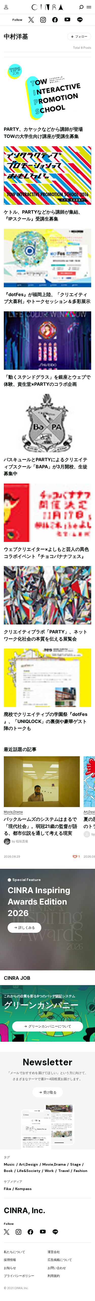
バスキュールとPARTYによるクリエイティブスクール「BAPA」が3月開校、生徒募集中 (45, 466)
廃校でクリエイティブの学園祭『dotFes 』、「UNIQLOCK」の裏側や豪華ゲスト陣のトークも (45, 721)
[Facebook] (55, 20)
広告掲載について (60, 1260)
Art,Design (28, 1164)
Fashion (80, 1170)
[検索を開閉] (81, 7)
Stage (75, 1164)
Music (9, 1164)
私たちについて (14, 1252)
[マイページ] (6, 7)
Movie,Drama (54, 1164)
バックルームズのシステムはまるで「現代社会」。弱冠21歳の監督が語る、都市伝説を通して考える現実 (40, 826)
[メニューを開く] (89, 7)
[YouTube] (67, 20)
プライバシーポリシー (19, 1276)
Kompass (23, 1189)
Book (8, 1170)
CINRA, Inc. (24, 1210)
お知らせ (10, 1268)
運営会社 (54, 1252)
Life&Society (28, 1170)
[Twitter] (31, 20)
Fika (7, 1189)
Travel (63, 1170)
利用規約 (54, 1276)
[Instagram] (43, 20)
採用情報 (10, 1260)
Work (49, 1170)
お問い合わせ (57, 1268)
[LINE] (80, 20)
